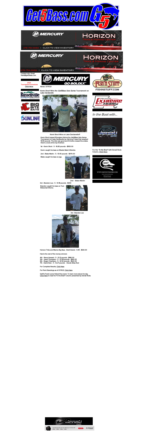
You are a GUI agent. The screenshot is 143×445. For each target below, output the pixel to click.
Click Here (103, 152)
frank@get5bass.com (28, 75)
